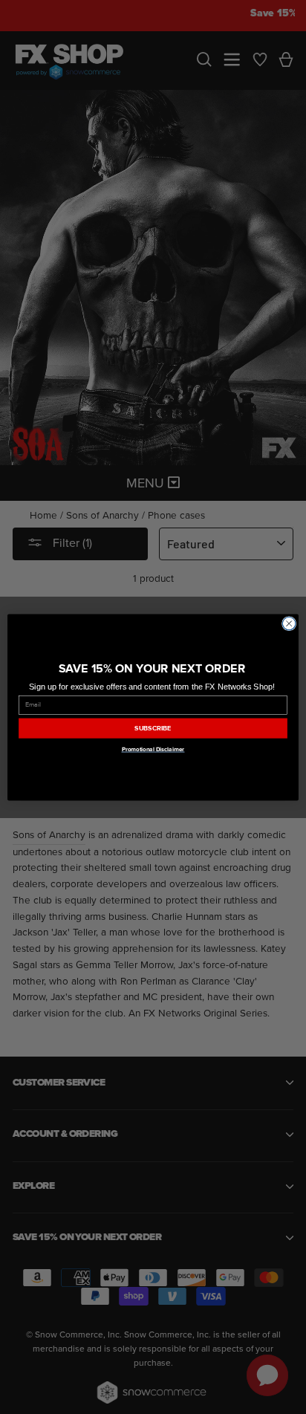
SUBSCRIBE (153, 728)
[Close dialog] (289, 623)
